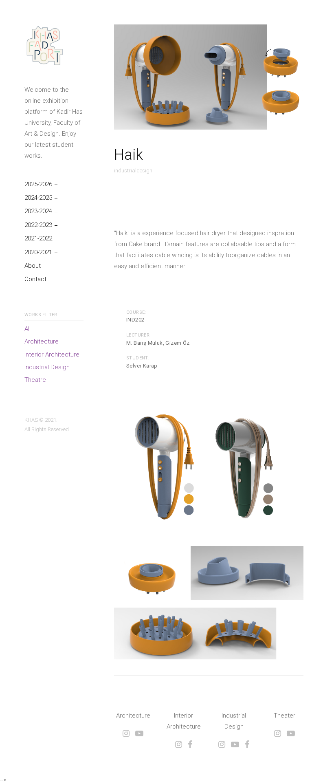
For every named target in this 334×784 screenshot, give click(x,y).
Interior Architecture (51, 354)
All (27, 329)
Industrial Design (47, 367)
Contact (35, 279)
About (32, 265)
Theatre (35, 379)
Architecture (41, 341)
